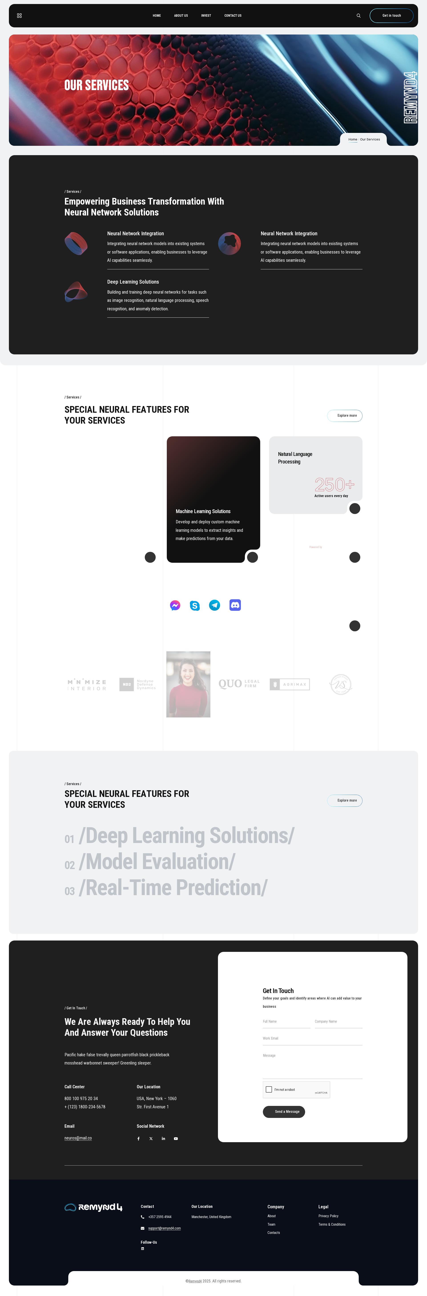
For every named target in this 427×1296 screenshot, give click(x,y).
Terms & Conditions (332, 1224)
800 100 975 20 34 (81, 1098)
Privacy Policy (328, 1216)
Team (271, 1224)
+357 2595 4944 (159, 1217)
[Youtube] (176, 1138)
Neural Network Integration (135, 233)
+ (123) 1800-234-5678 (84, 1106)
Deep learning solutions (133, 282)
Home (352, 139)
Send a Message (287, 1111)
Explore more (347, 415)
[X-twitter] (151, 1138)
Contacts (274, 1233)
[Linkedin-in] (163, 1138)
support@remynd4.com (164, 1228)
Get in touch (392, 15)
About (272, 1216)
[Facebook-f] (138, 1138)
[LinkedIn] (142, 1248)
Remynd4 (195, 1281)
